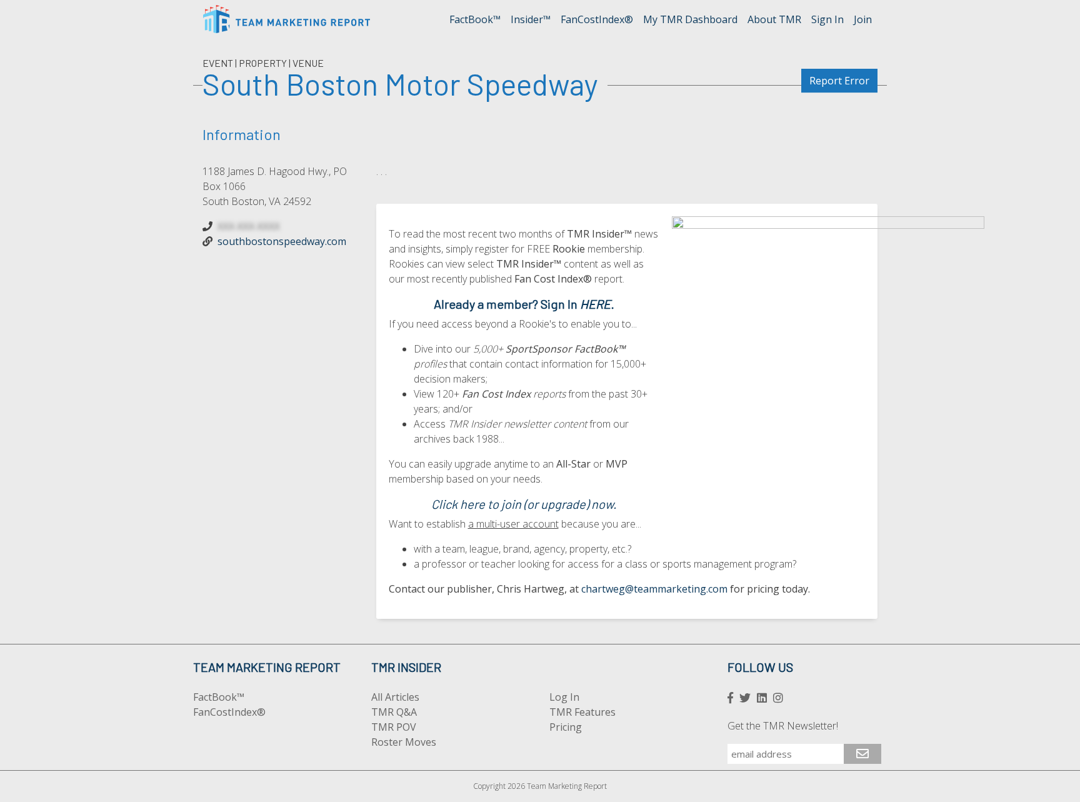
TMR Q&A (394, 712)
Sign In (827, 19)
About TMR (774, 19)
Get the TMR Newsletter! (783, 726)
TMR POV (393, 727)
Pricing (565, 727)
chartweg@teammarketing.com (654, 589)
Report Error (839, 81)
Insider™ (531, 19)
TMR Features (582, 712)
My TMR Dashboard (690, 19)
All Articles (395, 697)
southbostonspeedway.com (282, 241)
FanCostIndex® (597, 19)
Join (863, 19)
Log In (564, 697)
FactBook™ (475, 19)
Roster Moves (403, 742)
